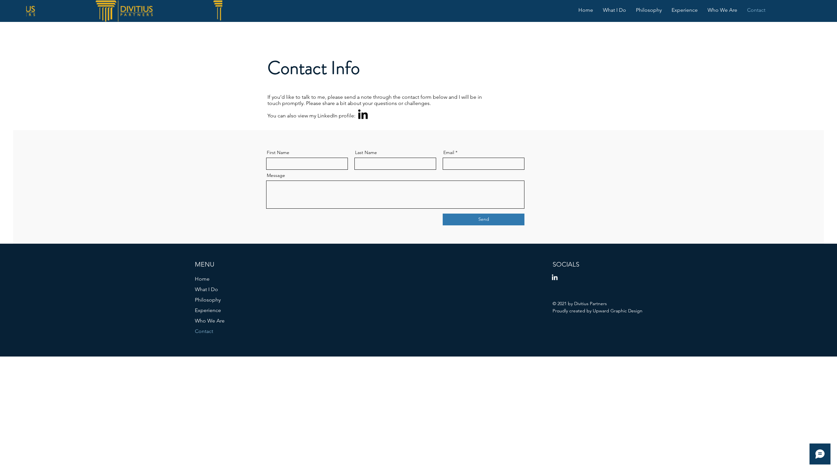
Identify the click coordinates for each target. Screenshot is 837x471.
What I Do (206, 289)
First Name (278, 152)
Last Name (366, 152)
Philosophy (208, 300)
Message (276, 175)
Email (448, 152)
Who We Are (210, 321)
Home (202, 279)
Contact (204, 331)
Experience (208, 310)
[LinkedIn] (363, 114)
